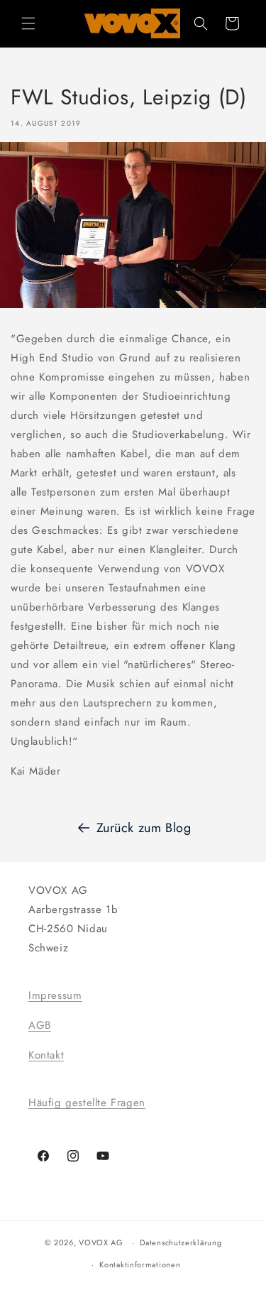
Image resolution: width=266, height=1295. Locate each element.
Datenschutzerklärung (180, 1242)
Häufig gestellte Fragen (86, 1102)
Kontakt (46, 1055)
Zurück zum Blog (144, 828)
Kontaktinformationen (139, 1264)
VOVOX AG (101, 1242)
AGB (39, 1025)
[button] (28, 23)
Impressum (55, 995)
